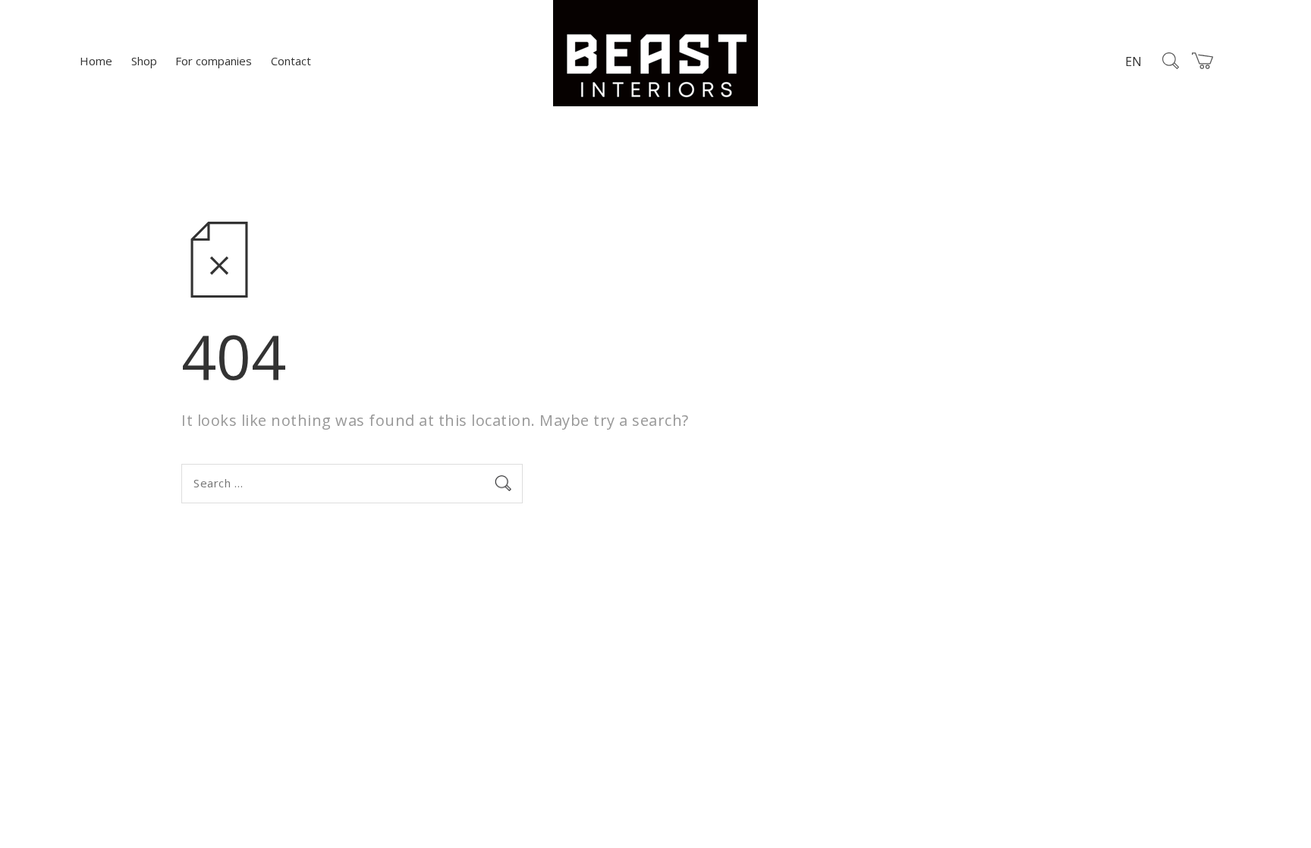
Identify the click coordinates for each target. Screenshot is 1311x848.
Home (96, 60)
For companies (213, 60)
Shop (144, 60)
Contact (291, 60)
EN (1133, 61)
